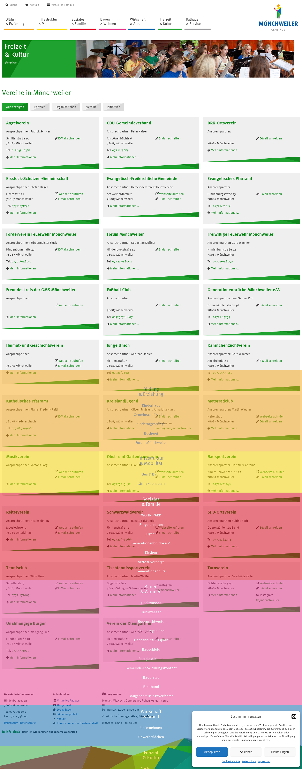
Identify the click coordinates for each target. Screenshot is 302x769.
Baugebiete (151, 649)
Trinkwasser (151, 612)
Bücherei (151, 433)
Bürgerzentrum (151, 524)
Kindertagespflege (151, 424)
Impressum (264, 761)
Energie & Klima (151, 658)
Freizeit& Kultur (151, 755)
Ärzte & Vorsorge (151, 562)
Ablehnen (246, 752)
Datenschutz (249, 761)
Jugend (151, 534)
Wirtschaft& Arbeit (151, 714)
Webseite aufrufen (71, 360)
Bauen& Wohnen (151, 589)
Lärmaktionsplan (151, 483)
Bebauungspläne (151, 631)
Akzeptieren (212, 752)
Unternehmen (151, 727)
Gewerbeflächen (151, 737)
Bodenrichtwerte (151, 621)
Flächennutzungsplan (151, 640)
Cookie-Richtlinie (231, 761)
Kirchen (151, 552)
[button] (294, 716)
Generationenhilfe (151, 571)
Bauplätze (151, 677)
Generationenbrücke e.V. (151, 543)
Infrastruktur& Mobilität (151, 460)
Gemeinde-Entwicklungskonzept (151, 668)
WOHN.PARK (151, 515)
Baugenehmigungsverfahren (151, 696)
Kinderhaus (151, 405)
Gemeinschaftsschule (151, 414)
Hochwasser (151, 603)
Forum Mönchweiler (151, 442)
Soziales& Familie (151, 501)
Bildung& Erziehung (151, 392)
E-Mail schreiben (69, 365)
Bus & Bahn (151, 474)
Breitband (151, 686)
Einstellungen (280, 752)
